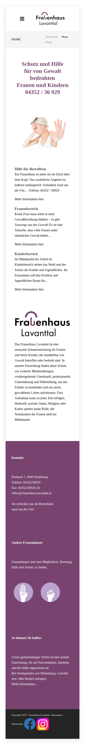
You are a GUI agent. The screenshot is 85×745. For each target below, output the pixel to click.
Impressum (56, 715)
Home (65, 36)
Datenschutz (17, 723)
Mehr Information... (24, 684)
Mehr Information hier (29, 199)
